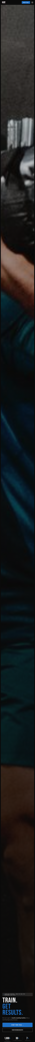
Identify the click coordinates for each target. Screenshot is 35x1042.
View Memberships (17, 1030)
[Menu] (32, 2)
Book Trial (26, 2)
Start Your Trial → (17, 1025)
